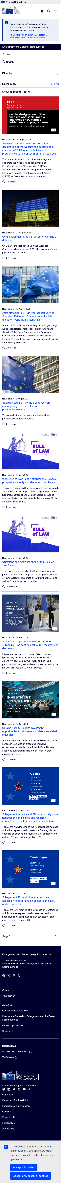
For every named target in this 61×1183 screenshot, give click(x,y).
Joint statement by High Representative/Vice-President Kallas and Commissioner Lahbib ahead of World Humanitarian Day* (28, 316)
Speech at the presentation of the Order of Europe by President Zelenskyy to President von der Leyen (30, 645)
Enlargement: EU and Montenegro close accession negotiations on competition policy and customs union (28, 901)
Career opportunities (12, 1025)
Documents (8, 1031)
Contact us (7, 1094)
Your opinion (8, 995)
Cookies (6, 1111)
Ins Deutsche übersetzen (21, 35)
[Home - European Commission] (11, 10)
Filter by (7, 73)
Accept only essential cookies (30, 1175)
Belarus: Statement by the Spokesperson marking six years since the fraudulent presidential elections (26, 406)
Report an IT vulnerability (15, 1100)
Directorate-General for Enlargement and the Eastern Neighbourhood (29, 1018)
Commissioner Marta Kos (15, 1010)
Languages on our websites (16, 1106)
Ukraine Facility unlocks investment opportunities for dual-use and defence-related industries (29, 731)
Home (8, 54)
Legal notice (8, 1123)
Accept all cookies (24, 1167)
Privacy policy (9, 1117)
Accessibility (8, 1128)
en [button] (42, 11)
